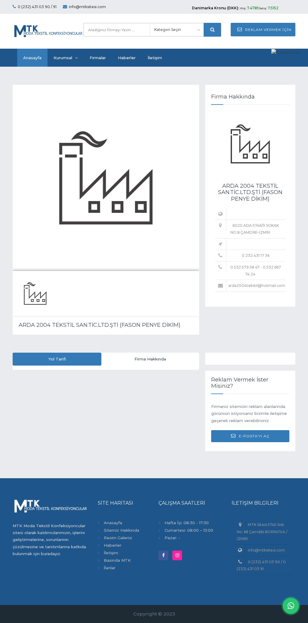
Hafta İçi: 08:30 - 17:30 (187, 522)
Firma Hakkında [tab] (150, 359)
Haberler (127, 57)
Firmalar (98, 57)
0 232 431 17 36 (256, 255)
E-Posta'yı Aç (254, 436)
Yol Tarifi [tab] (57, 359)
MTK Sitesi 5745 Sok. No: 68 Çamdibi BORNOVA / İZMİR (262, 531)
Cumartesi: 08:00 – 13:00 (189, 530)
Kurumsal (63, 57)
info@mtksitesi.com (87, 7)
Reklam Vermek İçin (268, 29)
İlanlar (110, 567)
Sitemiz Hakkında (121, 530)
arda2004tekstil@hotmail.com (256, 285)
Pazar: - (172, 537)
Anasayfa (32, 57)
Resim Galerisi (118, 537)
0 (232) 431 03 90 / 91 (37, 7)
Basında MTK (117, 560)
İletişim (155, 57)
